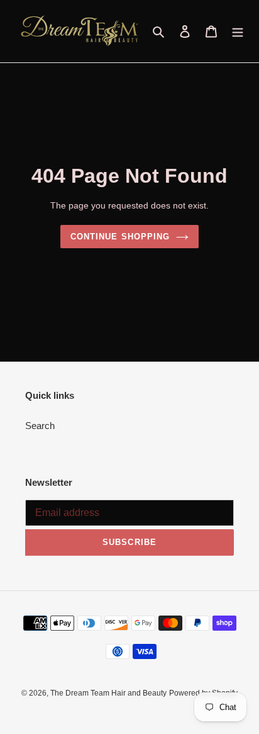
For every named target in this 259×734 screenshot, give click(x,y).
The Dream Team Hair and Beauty (108, 693)
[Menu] (237, 31)
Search (40, 425)
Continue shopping (120, 236)
